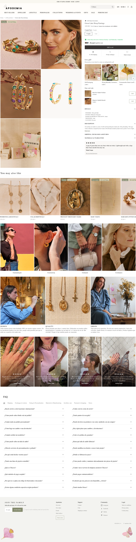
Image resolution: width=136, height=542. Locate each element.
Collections (58, 12)
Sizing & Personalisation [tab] (36, 403)
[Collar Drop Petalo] (45, 196)
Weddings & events (73, 12)
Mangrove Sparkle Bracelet (98, 100)
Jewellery (22, 12)
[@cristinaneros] (119, 247)
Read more (87, 131)
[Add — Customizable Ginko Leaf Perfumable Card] (133, 78)
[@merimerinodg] (51, 247)
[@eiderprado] (85, 247)
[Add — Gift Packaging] (99, 78)
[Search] (112, 7)
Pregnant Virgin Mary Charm (71, 217)
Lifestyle (33, 12)
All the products (9, 17)
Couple (88, 34)
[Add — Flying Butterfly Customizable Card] (116, 78)
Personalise (45, 12)
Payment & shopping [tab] (80, 403)
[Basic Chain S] (106, 196)
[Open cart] (131, 7)
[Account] (128, 7)
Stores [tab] (90, 403)
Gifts (86, 12)
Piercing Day (103, 12)
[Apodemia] (13, 7)
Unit (96, 34)
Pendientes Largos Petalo (9, 217)
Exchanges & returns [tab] (21, 403)
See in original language (91, 153)
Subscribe (17, 510)
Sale (93, 12)
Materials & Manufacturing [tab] (53, 403)
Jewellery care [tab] (68, 403)
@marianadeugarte (17, 272)
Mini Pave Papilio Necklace (99, 92)
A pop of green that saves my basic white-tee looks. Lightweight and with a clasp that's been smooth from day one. (109, 146)
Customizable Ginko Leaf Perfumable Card (127, 82)
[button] (20, 44)
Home (1, 17)
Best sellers (9, 12)
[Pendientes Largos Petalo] (15, 196)
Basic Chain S (95, 217)
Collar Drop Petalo (37, 217)
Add (132, 93)
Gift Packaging (89, 82)
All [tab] (4, 403)
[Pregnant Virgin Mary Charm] (75, 196)
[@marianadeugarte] (17, 247)
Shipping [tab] (10, 403)
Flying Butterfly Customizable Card (110, 82)
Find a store (60, 517)
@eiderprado (85, 272)
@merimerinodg (51, 272)
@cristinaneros (118, 272)
